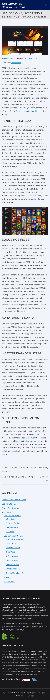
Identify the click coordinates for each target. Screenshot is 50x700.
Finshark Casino (13, 547)
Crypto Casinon (13, 569)
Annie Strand (9, 58)
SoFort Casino (12, 556)
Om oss (31, 696)
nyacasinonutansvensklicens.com (15, 604)
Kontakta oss (21, 696)
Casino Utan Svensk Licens (14, 499)
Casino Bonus (12, 527)
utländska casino (21, 624)
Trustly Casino (12, 560)
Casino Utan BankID (14, 573)
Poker (6, 577)
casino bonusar (29, 438)
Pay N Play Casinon (10, 508)
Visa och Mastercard (15, 539)
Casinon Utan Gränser (13, 536)
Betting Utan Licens (10, 504)
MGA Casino (11, 519)
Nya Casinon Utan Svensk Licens (33, 693)
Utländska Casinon (12, 515)
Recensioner (16, 63)
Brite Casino (11, 552)
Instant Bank (11, 543)
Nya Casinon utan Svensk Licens (26, 111)
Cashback (10, 531)
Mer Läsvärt (7, 512)
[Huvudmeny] (46, 5)
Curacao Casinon (13, 523)
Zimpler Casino (12, 564)
